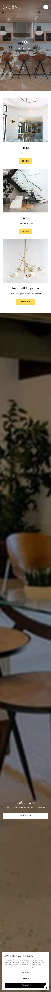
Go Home (25, 161)
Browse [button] (25, 231)
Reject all (25, 972)
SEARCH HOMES (25, 302)
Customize (25, 979)
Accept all (25, 985)
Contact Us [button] (25, 815)
